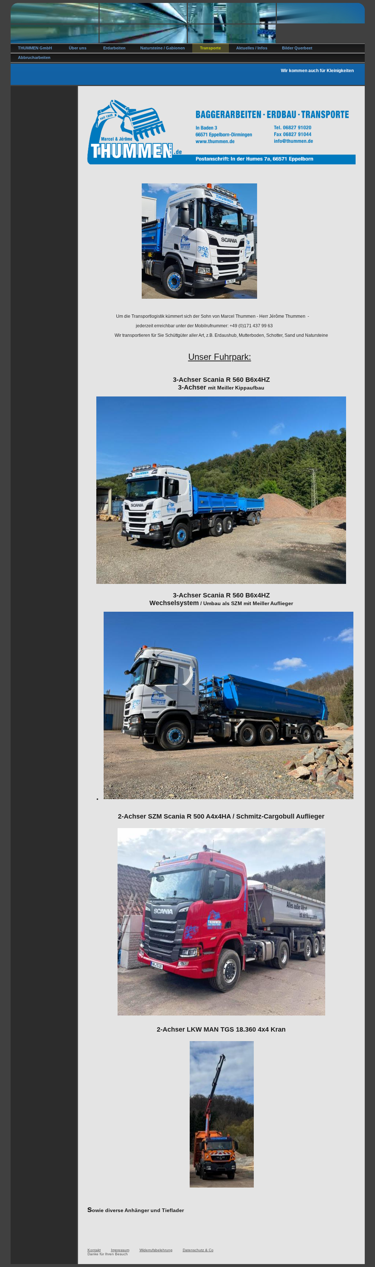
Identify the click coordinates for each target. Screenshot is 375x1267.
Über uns (77, 48)
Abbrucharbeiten (34, 57)
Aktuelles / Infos (251, 48)
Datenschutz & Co (198, 1250)
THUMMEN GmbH (35, 48)
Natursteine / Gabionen (162, 48)
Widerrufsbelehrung (156, 1250)
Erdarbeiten (114, 48)
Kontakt (94, 1250)
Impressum (120, 1250)
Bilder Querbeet (297, 48)
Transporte (210, 48)
